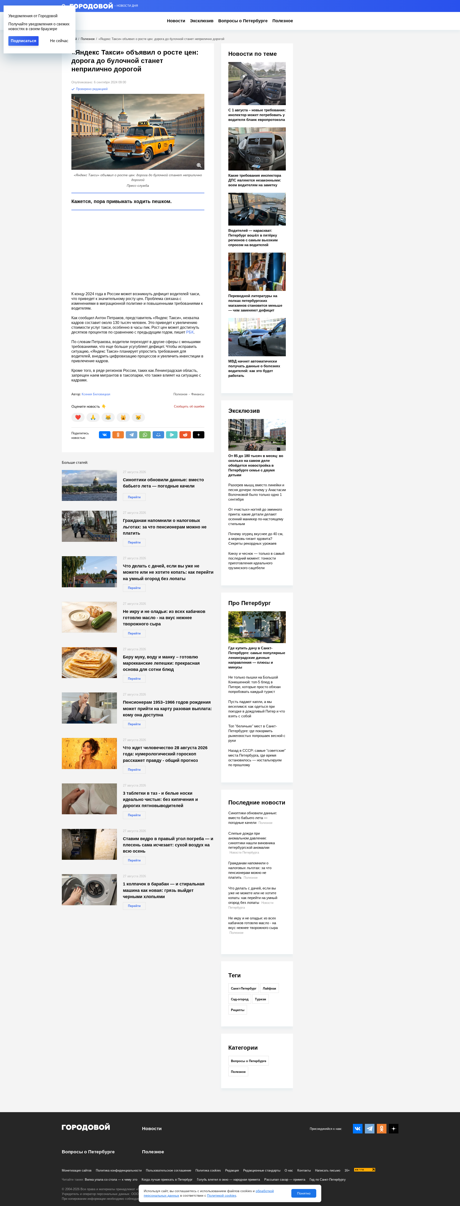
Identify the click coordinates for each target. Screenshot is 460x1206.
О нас (289, 1170)
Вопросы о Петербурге (243, 20)
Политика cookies (208, 1170)
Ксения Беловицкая (96, 394)
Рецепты (237, 1010)
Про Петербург (249, 603)
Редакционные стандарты (261, 1170)
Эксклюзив (201, 20)
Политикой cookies (221, 1195)
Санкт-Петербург (243, 988)
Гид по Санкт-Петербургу (328, 1179)
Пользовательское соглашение (168, 1170)
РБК (190, 332)
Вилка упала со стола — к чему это (111, 1179)
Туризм (260, 999)
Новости (176, 20)
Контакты (304, 1170)
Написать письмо (327, 1170)
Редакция (232, 1170)
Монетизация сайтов (77, 1170)
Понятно (303, 1193)
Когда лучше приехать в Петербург (167, 1179)
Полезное (282, 20)
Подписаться (23, 41)
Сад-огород (239, 999)
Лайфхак (269, 988)
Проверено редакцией (91, 89)
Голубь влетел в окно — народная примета (228, 1179)
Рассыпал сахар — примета (284, 1179)
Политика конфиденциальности (119, 1170)
